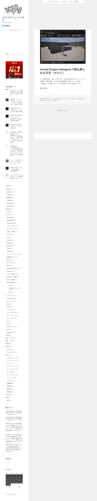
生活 (7, 355)
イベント (9, 363)
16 (9, 480)
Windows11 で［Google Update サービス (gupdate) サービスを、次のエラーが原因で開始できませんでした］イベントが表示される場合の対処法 (16, 137)
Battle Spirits (10, 217)
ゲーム (7, 214)
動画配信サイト (11, 257)
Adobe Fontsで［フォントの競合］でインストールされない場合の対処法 (16, 110)
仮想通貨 (9, 383)
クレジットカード (11, 369)
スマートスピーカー (12, 312)
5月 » (19, 486)
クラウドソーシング (12, 366)
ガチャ (8, 349)
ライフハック (10, 377)
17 (11, 480)
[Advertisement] (14, 42)
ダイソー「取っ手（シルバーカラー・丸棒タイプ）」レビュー (16, 162)
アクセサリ (9, 309)
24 (11, 482)
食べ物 (8, 394)
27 (19, 482)
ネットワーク (10, 318)
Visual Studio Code (12, 268)
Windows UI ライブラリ (15, 288)
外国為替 (9, 386)
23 (9, 482)
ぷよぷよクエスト (11, 226)
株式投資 (9, 389)
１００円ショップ (11, 357)
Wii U (8, 304)
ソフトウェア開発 (10, 274)
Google (7, 189)
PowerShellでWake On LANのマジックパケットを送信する (16, 126)
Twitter (8, 248)
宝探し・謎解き (11, 231)
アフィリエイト (11, 360)
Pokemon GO (10, 223)
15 (7, 480)
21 (21, 480)
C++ (9, 292)
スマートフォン (11, 315)
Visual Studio (43, 100)
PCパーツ (9, 301)
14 (21, 477)
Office (8, 265)
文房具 (7, 335)
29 (7, 484)
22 (7, 482)
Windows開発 (10, 282)
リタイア (9, 380)
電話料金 (9, 391)
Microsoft (9, 245)
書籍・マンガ (9, 340)
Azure (8, 211)
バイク (7, 321)
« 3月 (9, 486)
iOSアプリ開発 (10, 279)
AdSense (9, 192)
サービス (8, 234)
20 (19, 480)
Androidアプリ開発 (11, 276)
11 (14, 477)
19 (16, 480)
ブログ (7, 329)
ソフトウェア (9, 262)
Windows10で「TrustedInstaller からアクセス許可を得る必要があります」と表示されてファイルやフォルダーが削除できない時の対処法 (16, 151)
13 (19, 477)
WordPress (9, 332)
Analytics (9, 194)
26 (16, 482)
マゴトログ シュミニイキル (13, 18)
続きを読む (44, 88)
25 (14, 482)
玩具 (7, 346)
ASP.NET (9, 200)
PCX (8, 323)
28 (21, 482)
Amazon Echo (10, 298)
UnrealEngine (80, 98)
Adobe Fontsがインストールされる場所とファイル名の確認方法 (16, 169)
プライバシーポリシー (11, 494)
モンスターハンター (12, 228)
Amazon (9, 240)
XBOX (8, 307)
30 (9, 484)
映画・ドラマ (9, 338)
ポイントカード (11, 374)
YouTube (9, 251)
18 (14, 480)
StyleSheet (9, 206)
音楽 (7, 397)
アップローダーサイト (12, 254)
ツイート (8, 462)
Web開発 (8, 197)
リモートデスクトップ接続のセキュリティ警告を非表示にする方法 (16, 176)
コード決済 (9, 372)
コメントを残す (53, 100)
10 (11, 477)
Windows (8, 209)
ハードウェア (9, 295)
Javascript (9, 203)
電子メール (9, 260)
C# (8, 285)
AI (7, 237)
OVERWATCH (10, 220)
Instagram (9, 243)
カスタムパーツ (11, 326)
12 (16, 477)
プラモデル (9, 352)
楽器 (8, 400)
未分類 (7, 343)
